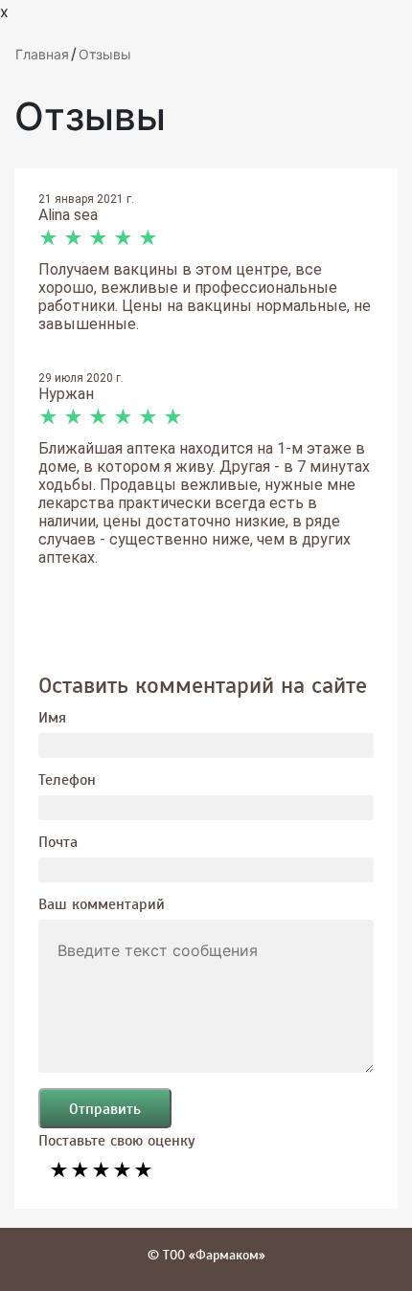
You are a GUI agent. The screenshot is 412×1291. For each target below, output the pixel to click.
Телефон (67, 779)
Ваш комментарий (101, 903)
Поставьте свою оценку (116, 1139)
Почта (58, 841)
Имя (52, 716)
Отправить (105, 1108)
